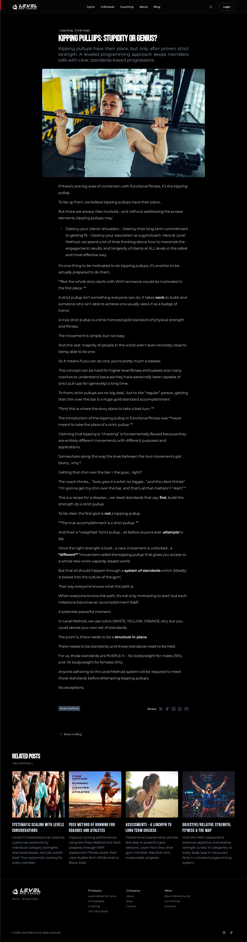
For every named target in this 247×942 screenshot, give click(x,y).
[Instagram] (224, 932)
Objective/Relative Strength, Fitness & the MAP (206, 827)
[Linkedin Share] (173, 709)
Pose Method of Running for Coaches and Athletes (92, 827)
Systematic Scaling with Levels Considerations (38, 827)
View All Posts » (22, 763)
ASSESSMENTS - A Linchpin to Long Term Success (149, 827)
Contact (131, 906)
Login (226, 6)
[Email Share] (186, 709)
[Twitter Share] (161, 709)
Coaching (126, 6)
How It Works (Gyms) (177, 896)
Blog (157, 6)
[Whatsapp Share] (180, 709)
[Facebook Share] (167, 709)
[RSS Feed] (210, 6)
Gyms (91, 6)
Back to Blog (73, 734)
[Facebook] (231, 932)
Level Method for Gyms (102, 896)
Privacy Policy (30, 898)
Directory (170, 906)
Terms (16, 898)
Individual (107, 6)
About (143, 6)
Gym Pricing (172, 901)
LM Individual (96, 901)
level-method (69, 708)
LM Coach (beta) (98, 911)
